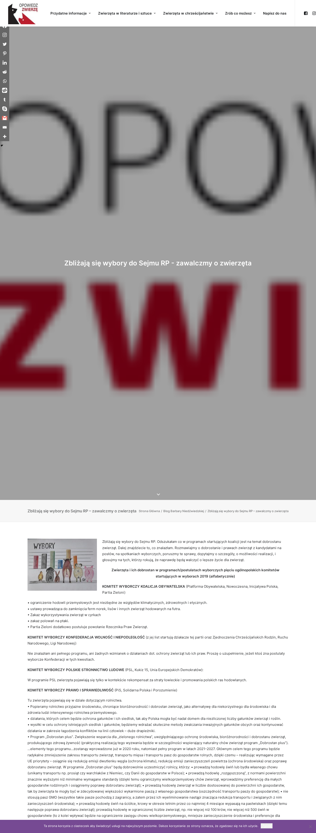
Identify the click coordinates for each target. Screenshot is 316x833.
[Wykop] (4, 90)
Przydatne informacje (68, 13)
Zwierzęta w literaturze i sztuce (125, 13)
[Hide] (2, 145)
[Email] (4, 127)
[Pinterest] (4, 53)
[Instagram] (4, 35)
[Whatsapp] (4, 81)
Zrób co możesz (238, 13)
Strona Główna (149, 511)
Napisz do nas (274, 13)
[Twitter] (4, 44)
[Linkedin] (4, 62)
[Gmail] (4, 118)
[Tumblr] (4, 99)
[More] (4, 136)
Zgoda (266, 826)
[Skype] (4, 108)
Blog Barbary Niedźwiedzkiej (183, 511)
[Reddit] (4, 71)
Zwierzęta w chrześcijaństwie (188, 13)
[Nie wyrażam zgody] (310, 826)
